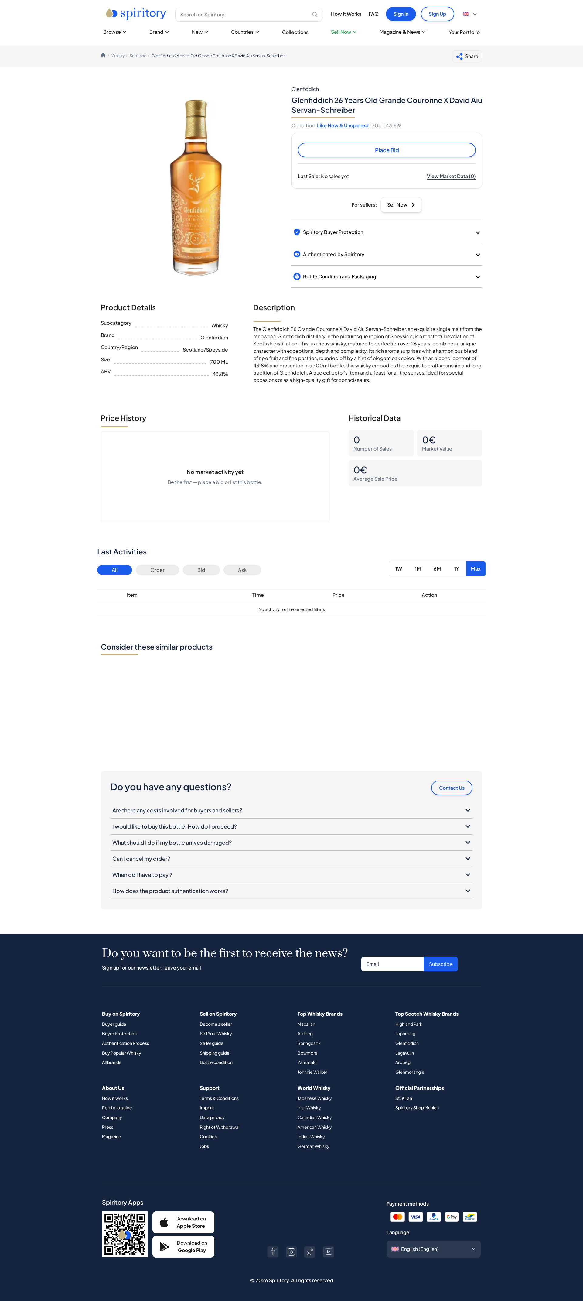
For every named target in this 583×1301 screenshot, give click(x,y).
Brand (156, 32)
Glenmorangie (409, 1072)
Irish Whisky (309, 1107)
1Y (456, 568)
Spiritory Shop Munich (417, 1107)
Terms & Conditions (219, 1098)
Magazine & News (400, 32)
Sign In (401, 14)
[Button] (272, 1252)
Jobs (204, 1146)
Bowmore (308, 1053)
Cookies (208, 1136)
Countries (242, 32)
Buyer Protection (119, 1033)
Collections (295, 32)
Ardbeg (305, 1033)
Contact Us (452, 787)
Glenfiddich (407, 1043)
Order (157, 570)
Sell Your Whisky (216, 1033)
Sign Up (437, 14)
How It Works (346, 14)
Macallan (306, 1024)
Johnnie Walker (312, 1072)
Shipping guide (215, 1053)
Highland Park (408, 1024)
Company (112, 1117)
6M (437, 568)
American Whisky (315, 1127)
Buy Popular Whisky (121, 1053)
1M (418, 568)
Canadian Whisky (315, 1117)
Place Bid (387, 149)
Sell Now (341, 32)
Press (107, 1127)
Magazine (111, 1136)
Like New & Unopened (343, 125)
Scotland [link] (138, 55)
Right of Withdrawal (219, 1127)
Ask (242, 570)
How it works (115, 1098)
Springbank (309, 1043)
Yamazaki (307, 1062)
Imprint (207, 1107)
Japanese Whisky (315, 1098)
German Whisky (313, 1146)
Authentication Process (125, 1043)
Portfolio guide (117, 1107)
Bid (201, 570)
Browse (112, 32)
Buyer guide (114, 1024)
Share (471, 56)
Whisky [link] (118, 55)
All (115, 570)
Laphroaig (405, 1033)
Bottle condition (216, 1062)
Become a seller (216, 1024)
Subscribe (441, 964)
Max (476, 568)
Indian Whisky (311, 1136)
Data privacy (212, 1117)
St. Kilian (403, 1098)
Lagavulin (404, 1053)
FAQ (374, 14)
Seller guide (211, 1043)
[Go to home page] (137, 14)
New (197, 32)
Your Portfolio (464, 32)
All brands (111, 1062)
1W (398, 568)
